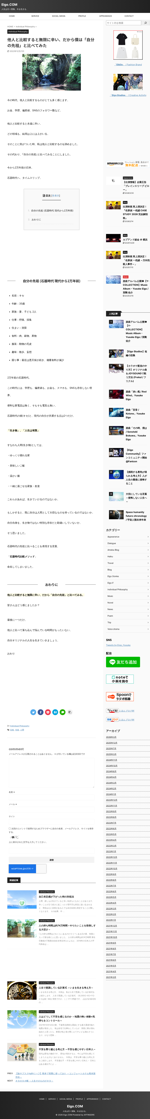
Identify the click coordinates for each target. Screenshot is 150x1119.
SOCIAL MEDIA (58, 16)
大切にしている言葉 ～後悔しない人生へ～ (136, 497)
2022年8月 (111, 880)
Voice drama (113, 629)
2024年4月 (111, 777)
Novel (110, 602)
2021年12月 (111, 925)
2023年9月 (111, 811)
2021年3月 (111, 977)
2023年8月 (111, 817)
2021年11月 (111, 931)
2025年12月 (111, 743)
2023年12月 (111, 800)
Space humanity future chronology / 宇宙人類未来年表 (136, 516)
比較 (12, 730)
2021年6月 (111, 960)
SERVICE (35, 16)
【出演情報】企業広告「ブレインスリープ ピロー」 (136, 186)
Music (110, 596)
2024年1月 (111, 794)
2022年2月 (111, 914)
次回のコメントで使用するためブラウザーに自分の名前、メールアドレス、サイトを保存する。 (51, 830)
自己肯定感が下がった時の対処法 (56, 896)
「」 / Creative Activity (128, 95)
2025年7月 (111, 748)
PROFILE (82, 16)
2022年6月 (111, 891)
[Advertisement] (51, 253)
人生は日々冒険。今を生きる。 (75, 1111)
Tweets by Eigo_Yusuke (118, 645)
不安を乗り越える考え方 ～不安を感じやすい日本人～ (67, 1049)
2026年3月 (111, 737)
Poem (110, 616)
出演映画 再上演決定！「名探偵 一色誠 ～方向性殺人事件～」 (136, 260)
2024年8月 (111, 771)
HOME (12, 16)
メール (13, 804)
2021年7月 (111, 954)
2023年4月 (111, 840)
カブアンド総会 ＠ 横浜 (135, 239)
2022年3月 (111, 908)
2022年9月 (111, 874)
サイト (12, 816)
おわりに (35, 219)
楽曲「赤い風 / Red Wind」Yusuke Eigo (136, 395)
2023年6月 (111, 828)
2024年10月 (111, 765)
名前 (12, 792)
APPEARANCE (105, 16)
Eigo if (110, 583)
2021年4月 (111, 971)
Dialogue (112, 543)
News (110, 609)
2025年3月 (111, 754)
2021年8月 (111, 948)
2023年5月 (111, 834)
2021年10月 (111, 937)
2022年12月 (111, 857)
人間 (22, 730)
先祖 (17, 730)
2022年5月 (111, 897)
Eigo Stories (113, 576)
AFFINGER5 (89, 1115)
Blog (110, 569)
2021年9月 (111, 943)
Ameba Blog (113, 550)
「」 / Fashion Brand (128, 64)
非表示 (55, 195)
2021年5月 (111, 965)
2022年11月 (111, 863)
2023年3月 (111, 845)
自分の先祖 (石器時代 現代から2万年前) (51, 210)
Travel (110, 563)
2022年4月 (111, 903)
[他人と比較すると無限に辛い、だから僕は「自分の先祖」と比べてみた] (55, 712)
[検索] (145, 23)
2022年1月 (111, 920)
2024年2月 (111, 788)
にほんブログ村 (126, 710)
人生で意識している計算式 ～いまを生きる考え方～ (66, 987)
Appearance (113, 536)
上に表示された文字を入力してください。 (28, 842)
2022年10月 (111, 868)
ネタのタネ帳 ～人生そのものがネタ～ (34, 1080)
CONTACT (129, 16)
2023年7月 (111, 823)
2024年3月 (111, 783)
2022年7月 (111, 885)
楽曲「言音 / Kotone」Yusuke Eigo (135, 413)
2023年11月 (111, 805)
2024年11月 (111, 760)
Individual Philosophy (19, 726)
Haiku (110, 556)
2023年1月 (111, 851)
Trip (109, 622)
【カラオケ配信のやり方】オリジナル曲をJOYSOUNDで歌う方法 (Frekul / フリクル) (136, 373)
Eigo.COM (9, 4)
